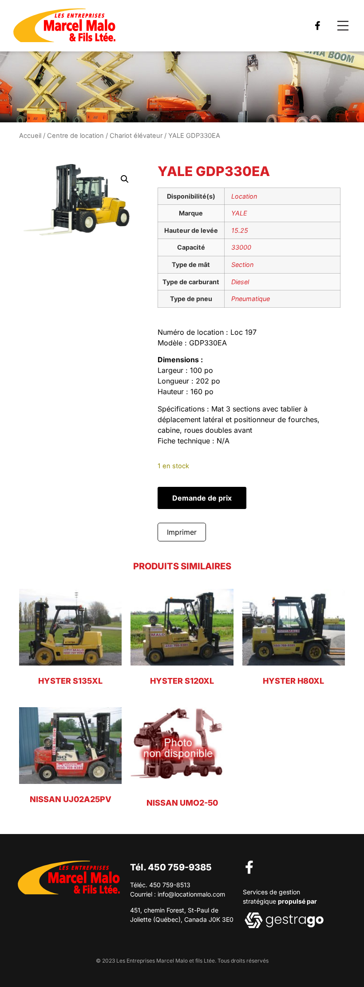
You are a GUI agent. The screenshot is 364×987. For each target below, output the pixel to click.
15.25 (239, 230)
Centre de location (75, 136)
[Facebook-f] (317, 25)
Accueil (30, 136)
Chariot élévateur (136, 136)
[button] (343, 26)
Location (244, 196)
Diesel (240, 282)
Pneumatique (250, 298)
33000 (241, 247)
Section (242, 264)
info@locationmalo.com (191, 894)
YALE (239, 213)
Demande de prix (202, 498)
